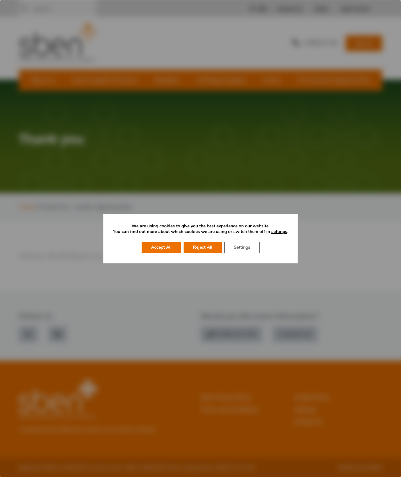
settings (279, 232)
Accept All (161, 247)
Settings (242, 247)
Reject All (202, 247)
